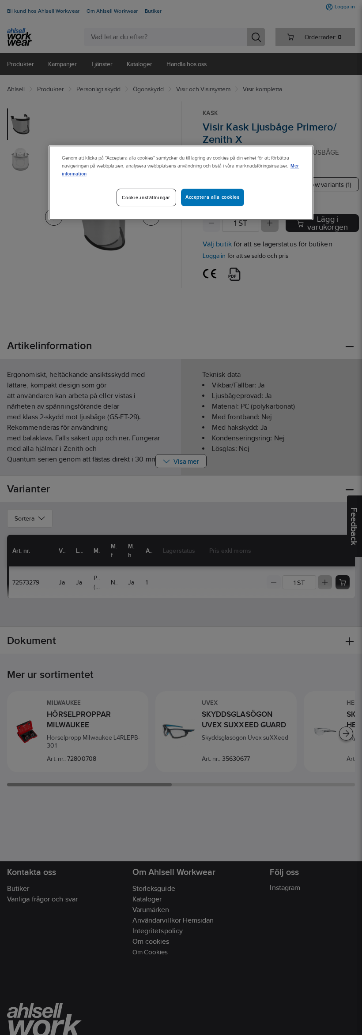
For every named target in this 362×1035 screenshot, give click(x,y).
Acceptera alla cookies (212, 197)
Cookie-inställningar (146, 197)
